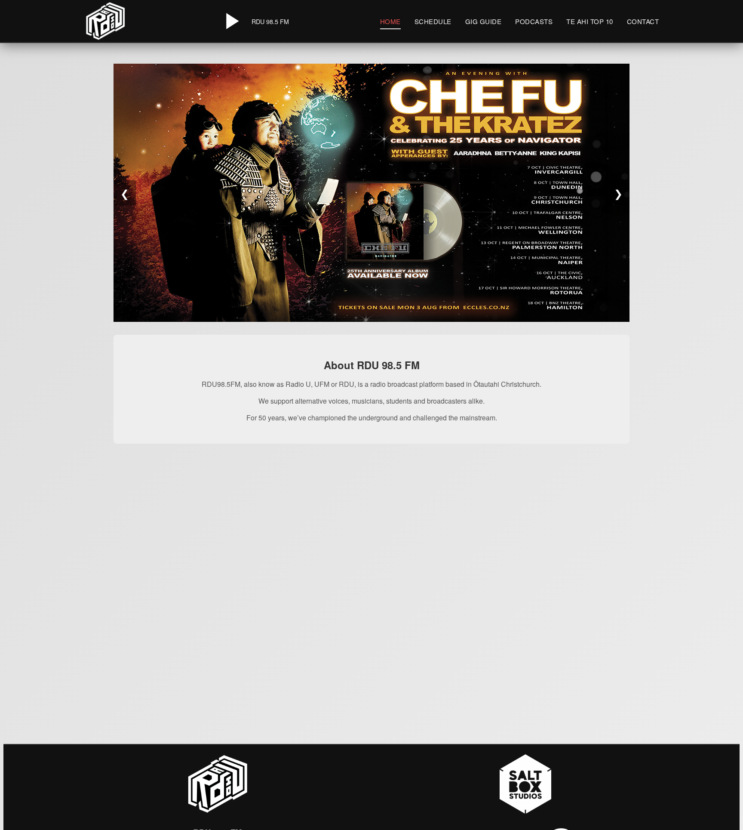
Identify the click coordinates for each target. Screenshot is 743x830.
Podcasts (534, 21)
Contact (643, 21)
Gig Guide (483, 21)
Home (390, 21)
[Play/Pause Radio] (231, 21)
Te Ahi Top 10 (589, 21)
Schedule (432, 21)
